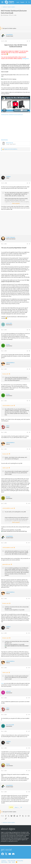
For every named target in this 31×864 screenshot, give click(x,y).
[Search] (29, 2)
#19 (29, 770)
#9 (29, 449)
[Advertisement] (15, 22)
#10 (29, 503)
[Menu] (2, 2)
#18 (29, 748)
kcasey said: (5, 374)
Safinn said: (5, 468)
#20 (29, 791)
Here (2, 683)
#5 (29, 351)
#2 (29, 183)
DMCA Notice (4, 862)
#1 (29, 41)
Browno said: (5, 603)
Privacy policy (20, 860)
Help (10, 862)
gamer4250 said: (6, 564)
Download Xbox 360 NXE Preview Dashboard (12, 114)
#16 (29, 714)
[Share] (27, 41)
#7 (29, 400)
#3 (29, 244)
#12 (29, 598)
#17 (29, 731)
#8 (29, 432)
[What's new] (26, 2)
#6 (29, 369)
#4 (29, 329)
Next (16, 807)
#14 (29, 667)
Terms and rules (11, 860)
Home (13, 862)
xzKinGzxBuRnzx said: (7, 405)
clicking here (25, 58)
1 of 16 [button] (11, 807)
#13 (29, 633)
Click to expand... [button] (16, 203)
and (10, 149)
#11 (29, 542)
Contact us (3, 860)
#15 (29, 698)
